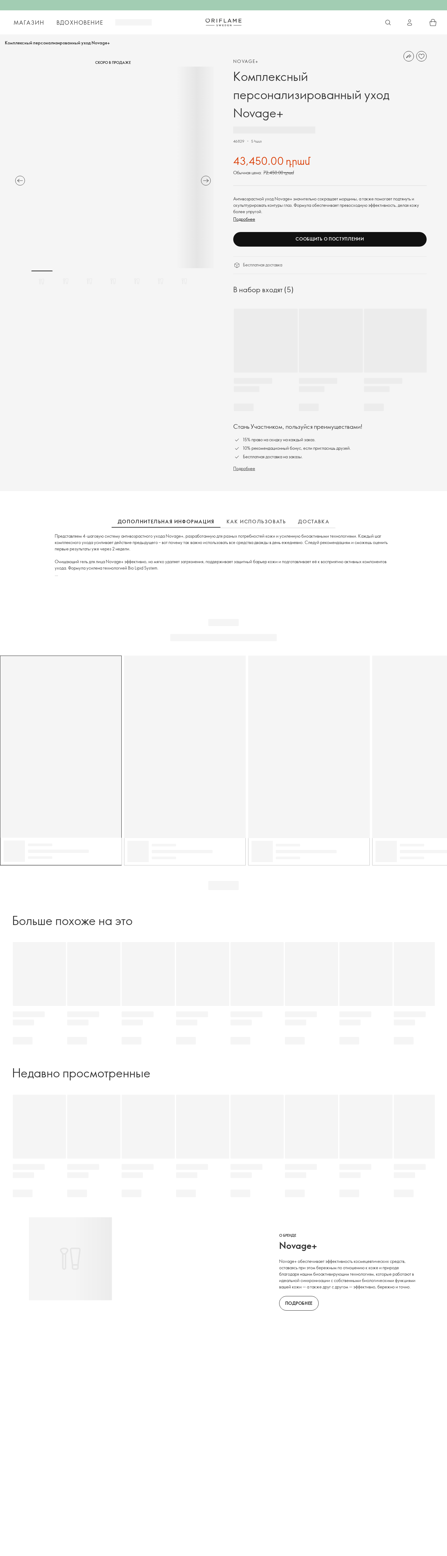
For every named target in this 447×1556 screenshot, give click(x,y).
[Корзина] (433, 22)
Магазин (29, 22)
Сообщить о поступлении (330, 239)
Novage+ (246, 61)
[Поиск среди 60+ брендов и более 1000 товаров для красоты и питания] (388, 22)
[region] (113, 167)
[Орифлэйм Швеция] (223, 22)
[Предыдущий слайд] (20, 180)
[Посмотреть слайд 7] (184, 281)
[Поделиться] (409, 56)
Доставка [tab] (313, 521)
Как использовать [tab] (256, 521)
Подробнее (244, 219)
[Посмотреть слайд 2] (65, 281)
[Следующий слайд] (206, 180)
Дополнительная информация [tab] (166, 521)
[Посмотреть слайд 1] (42, 281)
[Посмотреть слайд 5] (136, 281)
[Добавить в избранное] (421, 56)
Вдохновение (80, 22)
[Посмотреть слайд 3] (89, 281)
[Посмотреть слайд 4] (113, 281)
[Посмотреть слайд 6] (160, 281)
